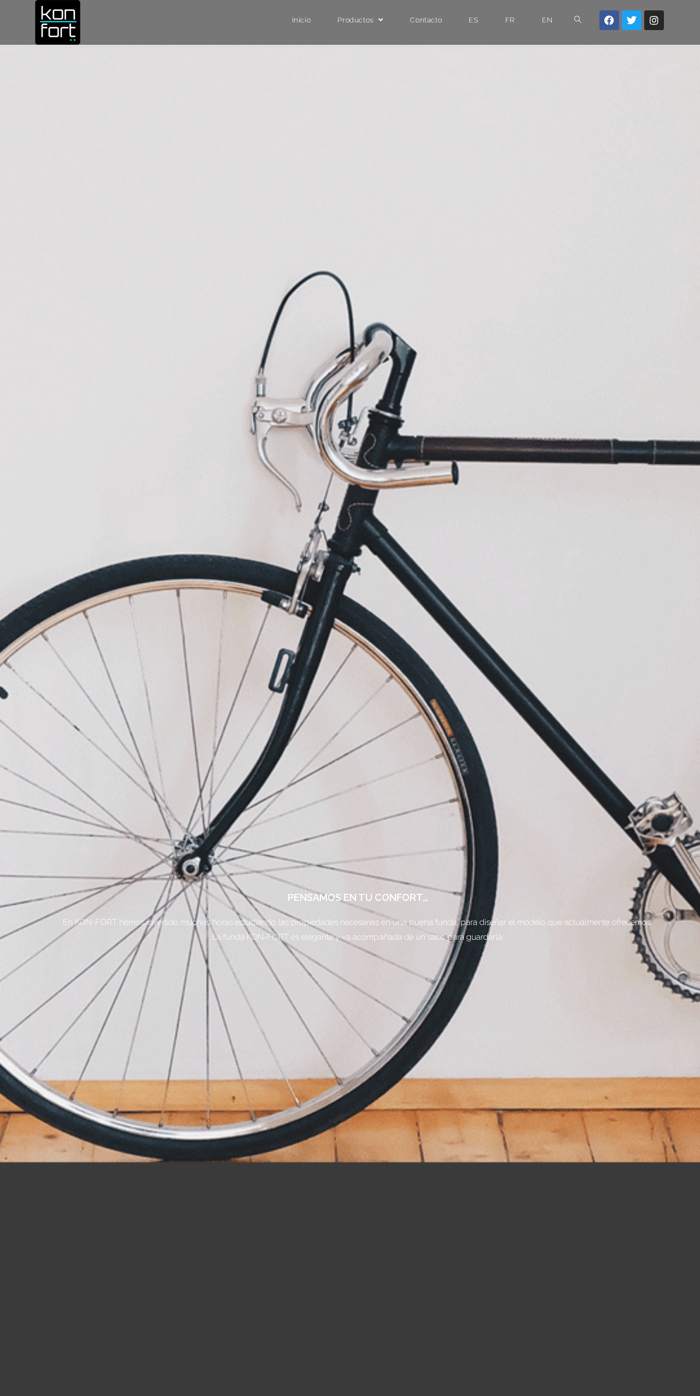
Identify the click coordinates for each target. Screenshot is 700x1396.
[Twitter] (631, 20)
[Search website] (578, 20)
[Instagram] (654, 20)
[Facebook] (609, 20)
